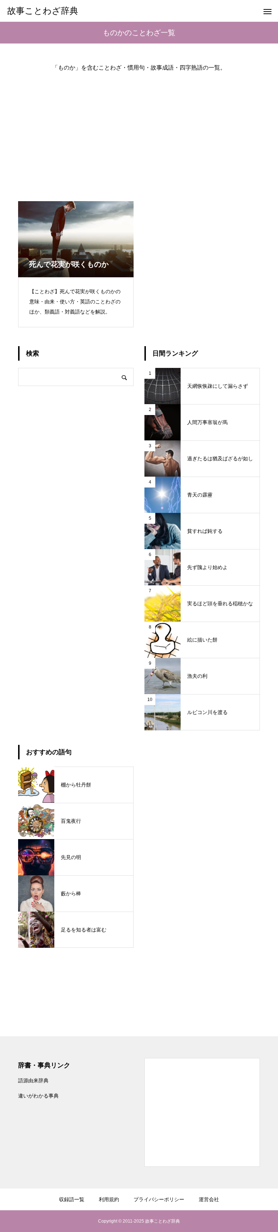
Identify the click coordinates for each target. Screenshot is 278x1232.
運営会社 (209, 1199)
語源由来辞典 (33, 1080)
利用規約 (109, 1199)
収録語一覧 (71, 1199)
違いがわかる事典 (38, 1096)
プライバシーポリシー (159, 1199)
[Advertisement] (139, 130)
